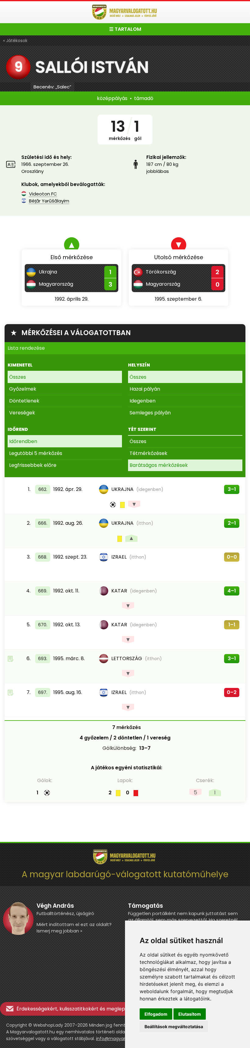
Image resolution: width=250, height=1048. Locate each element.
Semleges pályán (150, 412)
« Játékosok (15, 41)
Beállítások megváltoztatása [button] (174, 1026)
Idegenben (142, 400)
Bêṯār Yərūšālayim (49, 201)
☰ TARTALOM (125, 29)
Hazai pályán (145, 388)
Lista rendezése (26, 348)
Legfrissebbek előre (32, 465)
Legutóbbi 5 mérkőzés (35, 453)
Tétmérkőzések (148, 453)
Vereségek (22, 412)
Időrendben (23, 441)
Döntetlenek (24, 400)
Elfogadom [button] (156, 1014)
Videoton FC (43, 194)
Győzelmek (22, 388)
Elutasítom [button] (189, 1014)
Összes (17, 377)
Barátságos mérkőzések (159, 465)
